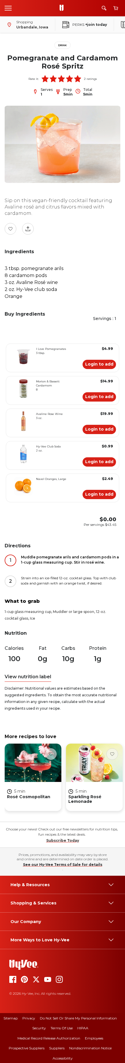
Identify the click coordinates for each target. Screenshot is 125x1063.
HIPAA (82, 1028)
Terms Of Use (62, 1028)
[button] (45, 78)
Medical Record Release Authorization (48, 1038)
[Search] (104, 8)
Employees (94, 1038)
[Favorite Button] (10, 228)
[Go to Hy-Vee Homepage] (63, 8)
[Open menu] (8, 7)
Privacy (28, 1018)
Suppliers (57, 1048)
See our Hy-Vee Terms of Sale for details (62, 864)
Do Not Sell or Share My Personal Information (78, 1018)
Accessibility (63, 1058)
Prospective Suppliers (26, 1048)
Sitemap (10, 1018)
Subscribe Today (62, 840)
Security (39, 1028)
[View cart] (115, 8)
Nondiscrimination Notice (90, 1048)
